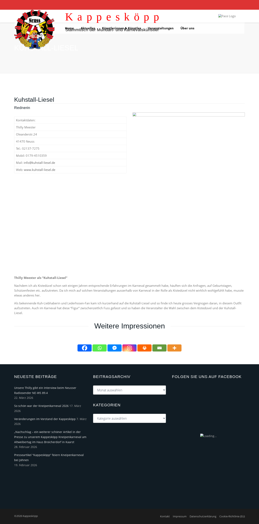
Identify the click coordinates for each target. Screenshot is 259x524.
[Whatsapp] (99, 347)
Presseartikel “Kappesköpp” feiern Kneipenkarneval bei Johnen (49, 457)
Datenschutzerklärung (203, 516)
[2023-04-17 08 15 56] (189, 190)
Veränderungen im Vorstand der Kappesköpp (45, 419)
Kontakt (165, 516)
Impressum (180, 516)
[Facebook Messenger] (114, 347)
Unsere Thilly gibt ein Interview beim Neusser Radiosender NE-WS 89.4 (45, 390)
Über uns (187, 28)
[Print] (144, 347)
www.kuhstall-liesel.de (39, 170)
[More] (174, 347)
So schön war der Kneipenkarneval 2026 (41, 406)
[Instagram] (129, 347)
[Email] (159, 347)
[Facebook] (84, 347)
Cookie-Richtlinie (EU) (232, 516)
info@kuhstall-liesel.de (39, 163)
